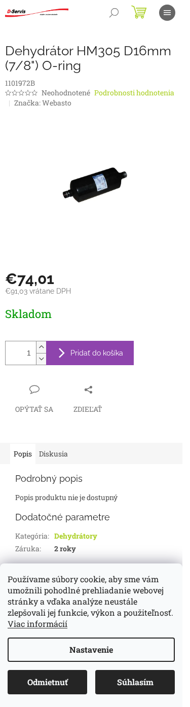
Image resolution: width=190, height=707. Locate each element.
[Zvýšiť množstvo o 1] (41, 347)
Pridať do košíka (96, 353)
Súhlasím (135, 682)
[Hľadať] (114, 13)
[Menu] (167, 13)
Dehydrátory (75, 536)
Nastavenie (91, 649)
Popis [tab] (23, 453)
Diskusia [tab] (53, 453)
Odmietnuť (47, 682)
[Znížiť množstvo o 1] (41, 359)
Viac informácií (37, 623)
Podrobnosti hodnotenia (134, 92)
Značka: (42, 103)
